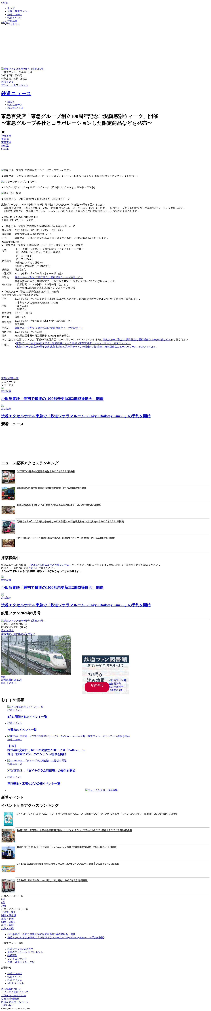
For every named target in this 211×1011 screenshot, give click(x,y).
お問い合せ (7, 1005)
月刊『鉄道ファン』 (18, 11)
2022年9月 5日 (15, 108)
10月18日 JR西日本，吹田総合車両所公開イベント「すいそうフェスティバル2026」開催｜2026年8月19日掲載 (74, 830)
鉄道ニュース (14, 14)
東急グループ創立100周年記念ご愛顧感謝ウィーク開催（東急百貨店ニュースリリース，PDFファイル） (73, 343)
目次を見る (7, 630)
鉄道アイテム (14, 980)
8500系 (5, 148)
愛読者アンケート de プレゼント (25, 952)
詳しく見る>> (8, 683)
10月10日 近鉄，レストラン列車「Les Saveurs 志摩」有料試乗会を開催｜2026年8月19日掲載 (66, 847)
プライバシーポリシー (13, 995)
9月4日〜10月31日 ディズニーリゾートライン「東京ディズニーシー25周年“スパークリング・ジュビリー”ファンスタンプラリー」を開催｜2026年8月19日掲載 (97, 814)
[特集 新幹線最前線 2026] (36, 674)
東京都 (5, 139)
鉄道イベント (14, 17)
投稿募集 (12, 21)
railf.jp (4, 2)
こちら (32, 568)
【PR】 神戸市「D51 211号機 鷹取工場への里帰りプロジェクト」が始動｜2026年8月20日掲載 (66, 538)
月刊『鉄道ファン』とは (21, 962)
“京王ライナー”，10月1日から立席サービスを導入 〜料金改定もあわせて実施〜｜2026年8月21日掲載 (70, 521)
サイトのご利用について (14, 992)
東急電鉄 (6, 142)
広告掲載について (11, 989)
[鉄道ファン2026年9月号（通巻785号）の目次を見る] (23, 69)
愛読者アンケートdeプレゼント (18, 633)
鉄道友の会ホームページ (14, 1002)
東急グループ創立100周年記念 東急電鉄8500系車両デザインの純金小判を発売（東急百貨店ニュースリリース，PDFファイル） (86, 346)
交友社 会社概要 (10, 998)
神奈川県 (6, 135)
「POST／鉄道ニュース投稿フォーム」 (50, 564)
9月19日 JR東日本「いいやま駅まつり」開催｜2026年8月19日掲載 (52, 880)
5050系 (5, 145)
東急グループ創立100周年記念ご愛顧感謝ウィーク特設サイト (49, 277)
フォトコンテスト (17, 958)
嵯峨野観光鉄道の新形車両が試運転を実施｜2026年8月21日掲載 (51, 488)
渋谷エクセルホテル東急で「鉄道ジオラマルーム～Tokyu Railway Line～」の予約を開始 (55, 937)
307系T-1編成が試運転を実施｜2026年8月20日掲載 (46, 471)
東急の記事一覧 (10, 378)
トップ (11, 8)
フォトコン (13, 24)
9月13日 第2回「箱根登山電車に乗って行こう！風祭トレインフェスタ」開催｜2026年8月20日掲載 (68, 864)
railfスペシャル (15, 983)
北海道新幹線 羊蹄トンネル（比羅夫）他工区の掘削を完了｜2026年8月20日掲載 (59, 505)
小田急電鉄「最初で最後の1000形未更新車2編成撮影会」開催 (41, 934)
